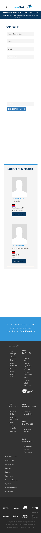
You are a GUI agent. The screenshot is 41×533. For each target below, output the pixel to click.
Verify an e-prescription (28, 413)
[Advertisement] (20, 80)
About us (13, 357)
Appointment (18, 214)
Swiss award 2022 (12, 374)
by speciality (9, 464)
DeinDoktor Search (16, 109)
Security (13, 368)
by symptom (9, 491)
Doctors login (13, 413)
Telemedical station (28, 448)
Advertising (28, 452)
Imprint (12, 360)
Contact (13, 431)
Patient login (26, 359)
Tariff (26, 377)
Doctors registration (14, 418)
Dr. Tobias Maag (18, 198)
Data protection (13, 364)
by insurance (9, 460)
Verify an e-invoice (28, 430)
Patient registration (28, 365)
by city (7, 472)
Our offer (13, 428)
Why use (27, 369)
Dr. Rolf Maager (18, 245)
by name (8, 468)
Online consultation (28, 373)
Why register (13, 424)
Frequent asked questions (27, 383)
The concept (13, 352)
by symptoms (9, 476)
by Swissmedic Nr (11, 488)
